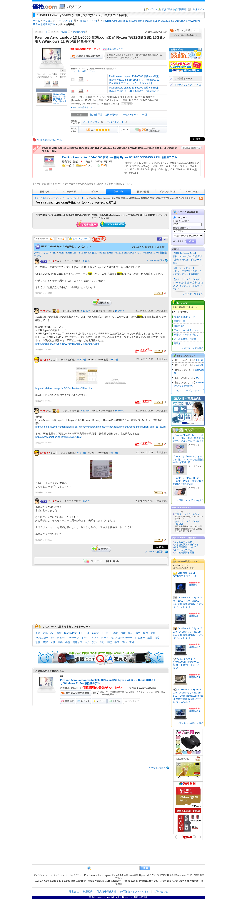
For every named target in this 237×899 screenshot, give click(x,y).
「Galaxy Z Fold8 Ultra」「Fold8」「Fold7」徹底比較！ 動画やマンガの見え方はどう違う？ (188, 438)
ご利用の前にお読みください (49, 140)
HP (82, 198)
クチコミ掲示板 (41, 198)
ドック (85, 637)
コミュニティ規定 (183, 542)
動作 (145, 633)
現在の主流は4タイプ (184, 317)
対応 (45, 633)
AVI (52, 633)
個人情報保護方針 (106, 891)
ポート (104, 637)
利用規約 (88, 891)
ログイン (152, 9)
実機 (60, 642)
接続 (59, 633)
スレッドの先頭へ (154, 551)
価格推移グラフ (115, 49)
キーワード (181, 217)
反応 (102, 642)
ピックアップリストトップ (190, 390)
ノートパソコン (91, 122)
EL (80, 633)
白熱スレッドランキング (187, 514)
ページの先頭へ (157, 767)
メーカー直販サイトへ (84, 71)
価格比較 (69, 701)
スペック (85, 701)
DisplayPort (70, 633)
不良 (116, 642)
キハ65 (43, 311)
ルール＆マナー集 (183, 549)
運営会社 (74, 891)
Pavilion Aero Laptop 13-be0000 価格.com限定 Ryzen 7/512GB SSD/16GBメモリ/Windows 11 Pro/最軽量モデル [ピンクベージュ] (134, 91)
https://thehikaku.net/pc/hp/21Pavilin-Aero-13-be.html (63, 388)
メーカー (106, 633)
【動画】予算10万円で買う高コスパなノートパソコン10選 (118, 114)
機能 (123, 633)
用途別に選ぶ (180, 321)
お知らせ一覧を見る (193, 294)
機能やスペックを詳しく (186, 334)
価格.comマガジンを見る (191, 500)
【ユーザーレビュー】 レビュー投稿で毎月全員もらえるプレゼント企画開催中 (187, 271)
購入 (130, 633)
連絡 (131, 642)
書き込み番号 (182, 221)
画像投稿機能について (185, 547)
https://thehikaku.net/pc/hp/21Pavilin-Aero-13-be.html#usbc (67, 343)
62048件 (86, 311)
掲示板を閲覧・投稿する (186, 544)
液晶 (149, 637)
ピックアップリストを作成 (187, 85)
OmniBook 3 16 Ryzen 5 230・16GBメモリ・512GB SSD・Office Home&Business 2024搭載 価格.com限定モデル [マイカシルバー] (188, 695)
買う (94, 642)
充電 (38, 633)
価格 (157, 637)
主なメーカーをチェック (186, 330)
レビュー (140, 637)
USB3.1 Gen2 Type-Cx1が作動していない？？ (66, 246)
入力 (87, 642)
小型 (67, 642)
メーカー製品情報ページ (83, 107)
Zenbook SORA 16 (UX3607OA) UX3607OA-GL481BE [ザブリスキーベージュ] (187, 664)
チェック (62, 637)
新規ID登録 (167, 9)
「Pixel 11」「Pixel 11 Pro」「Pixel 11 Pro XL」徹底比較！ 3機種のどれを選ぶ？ (188, 481)
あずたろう (45, 359)
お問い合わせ (160, 891)
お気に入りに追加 (80, 239)
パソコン (55, 198)
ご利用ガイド (197, 9)
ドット (95, 637)
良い (124, 642)
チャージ (74, 637)
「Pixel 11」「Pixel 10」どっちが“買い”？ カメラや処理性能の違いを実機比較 (188, 459)
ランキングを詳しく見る (191, 723)
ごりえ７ (52, 261)
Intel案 (199, 360)
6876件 (114, 359)
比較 (109, 642)
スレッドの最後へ (155, 260)
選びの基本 (179, 325)
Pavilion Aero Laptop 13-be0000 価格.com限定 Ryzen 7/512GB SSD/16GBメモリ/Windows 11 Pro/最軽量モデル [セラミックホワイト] (134, 79)
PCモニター (42, 637)
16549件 (119, 311)
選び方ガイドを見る (193, 348)
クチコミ (116, 701)
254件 (86, 261)
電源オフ (77, 642)
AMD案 (199, 365)
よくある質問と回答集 (185, 339)
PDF (87, 633)
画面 (115, 633)
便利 (152, 633)
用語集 (177, 343)
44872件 (81, 359)
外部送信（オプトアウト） (134, 891)
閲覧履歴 (182, 9)
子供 (52, 642)
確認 (45, 642)
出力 (138, 633)
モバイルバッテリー (122, 637)
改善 (38, 642)
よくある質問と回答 (184, 552)
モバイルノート (115, 122)
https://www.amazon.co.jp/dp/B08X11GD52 (58, 437)
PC (197, 377)
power (95, 633)
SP (52, 637)
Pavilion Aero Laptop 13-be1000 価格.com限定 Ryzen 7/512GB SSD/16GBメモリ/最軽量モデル (119, 157)
